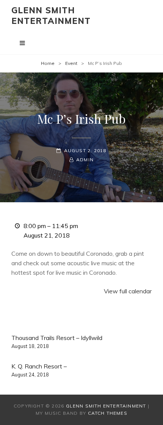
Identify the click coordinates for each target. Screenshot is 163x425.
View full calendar (128, 291)
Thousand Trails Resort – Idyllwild (56, 341)
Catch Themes (107, 413)
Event (71, 63)
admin (85, 159)
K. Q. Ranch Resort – (39, 370)
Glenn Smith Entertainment (51, 15)
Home (48, 63)
